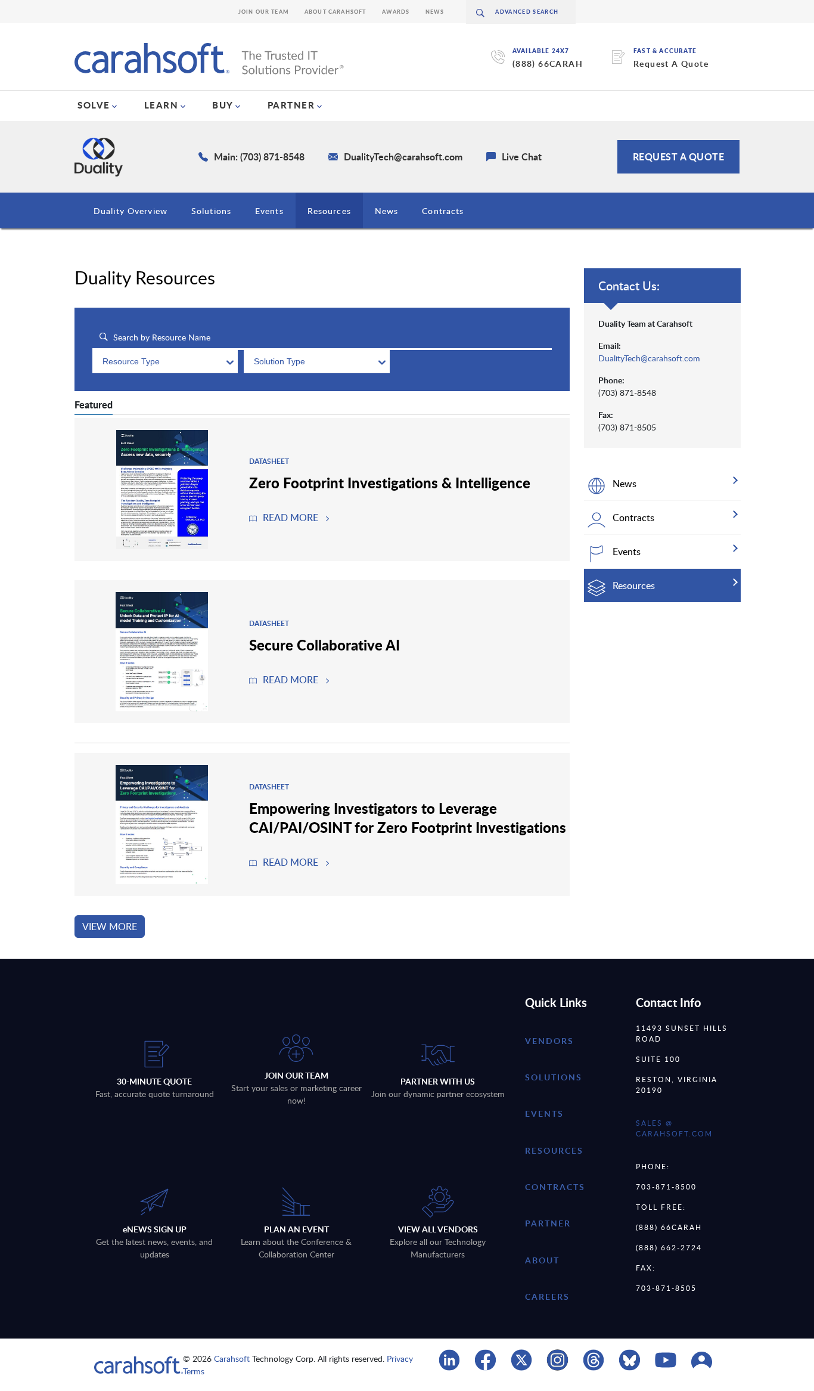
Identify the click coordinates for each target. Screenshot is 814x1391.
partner (548, 1223)
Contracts (443, 210)
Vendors (549, 1040)
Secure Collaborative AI (324, 644)
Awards (396, 12)
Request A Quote (671, 63)
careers (547, 1296)
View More (109, 926)
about (542, 1260)
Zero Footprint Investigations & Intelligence (389, 482)
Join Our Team (263, 12)
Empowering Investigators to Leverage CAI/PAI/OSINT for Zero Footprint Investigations (407, 817)
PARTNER (291, 104)
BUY (223, 104)
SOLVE (93, 104)
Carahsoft (232, 1358)
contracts (555, 1186)
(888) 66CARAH (547, 63)
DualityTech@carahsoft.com (649, 358)
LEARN (161, 104)
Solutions (211, 210)
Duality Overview (130, 210)
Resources (329, 210)
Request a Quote (679, 156)
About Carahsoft (335, 12)
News (435, 12)
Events (269, 210)
